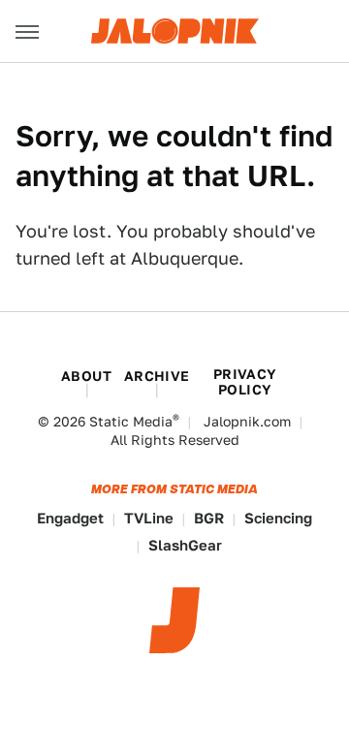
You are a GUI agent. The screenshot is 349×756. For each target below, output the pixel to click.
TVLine (149, 518)
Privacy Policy (245, 381)
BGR (209, 518)
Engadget (70, 518)
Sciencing (278, 518)
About (86, 376)
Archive (157, 376)
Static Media (131, 421)
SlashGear (185, 545)
